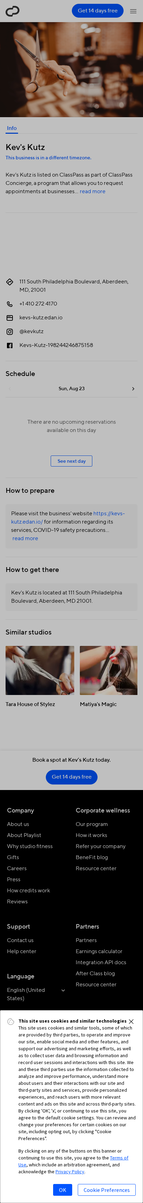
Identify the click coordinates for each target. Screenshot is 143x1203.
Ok (62, 1189)
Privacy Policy (70, 1171)
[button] (131, 1021)
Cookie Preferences (107, 1189)
